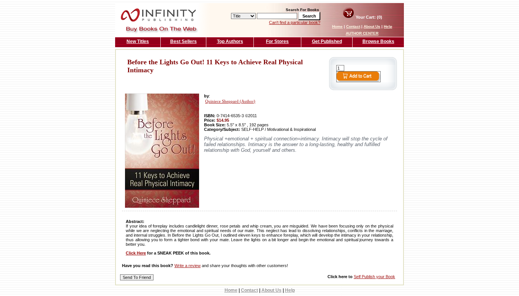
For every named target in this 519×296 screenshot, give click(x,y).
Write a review (187, 265)
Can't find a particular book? (294, 22)
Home (337, 26)
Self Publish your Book (374, 276)
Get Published (327, 41)
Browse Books (378, 41)
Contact (353, 26)
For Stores (277, 41)
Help (388, 26)
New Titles (138, 41)
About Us (372, 26)
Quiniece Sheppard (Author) (230, 101)
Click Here (136, 253)
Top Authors (230, 41)
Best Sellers (183, 41)
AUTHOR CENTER (362, 33)
